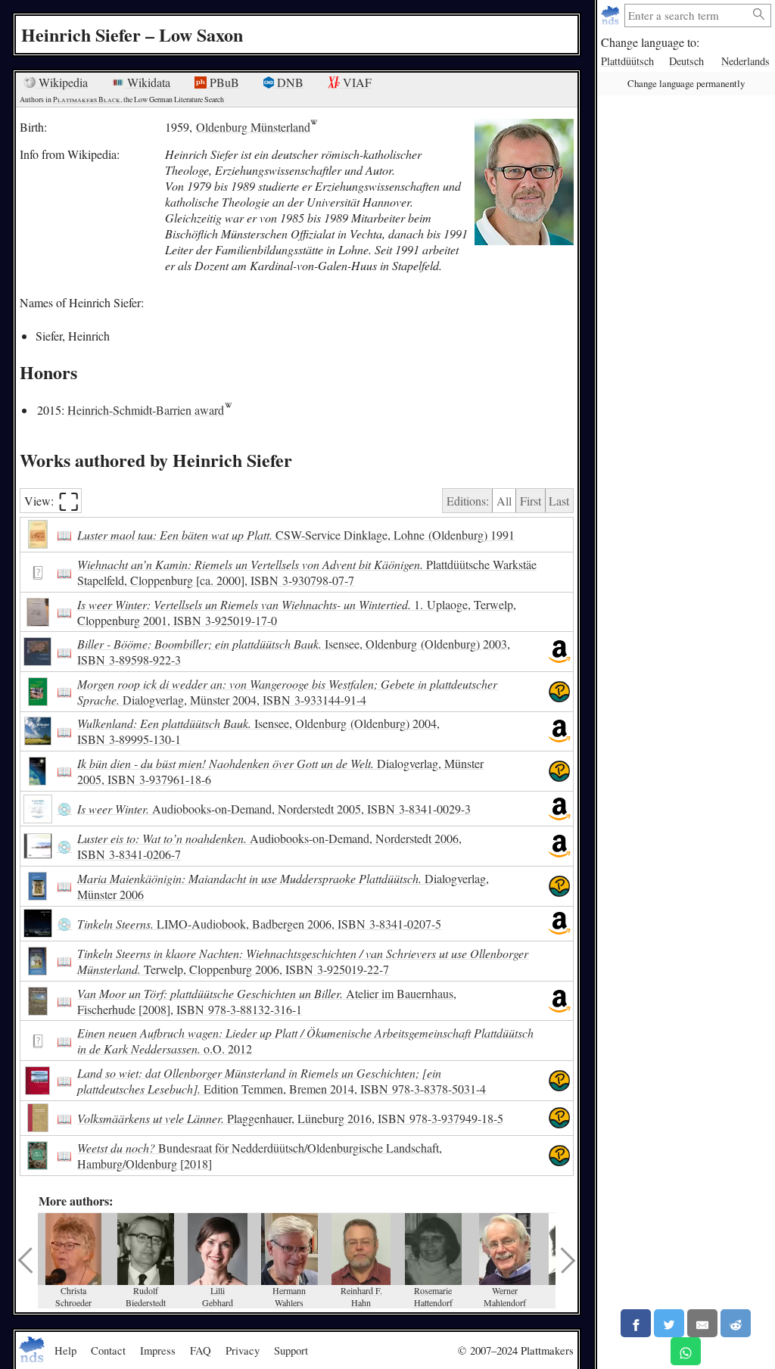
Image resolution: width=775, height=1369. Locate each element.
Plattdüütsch (627, 61)
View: (51, 500)
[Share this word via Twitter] (669, 1323)
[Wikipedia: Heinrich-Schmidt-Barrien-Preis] (228, 410)
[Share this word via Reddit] (736, 1323)
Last (559, 501)
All (504, 501)
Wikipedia (62, 82)
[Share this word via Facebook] (636, 1323)
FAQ (200, 1350)
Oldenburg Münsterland (253, 127)
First (530, 501)
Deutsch (686, 61)
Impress (158, 1350)
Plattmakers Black (86, 99)
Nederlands (745, 61)
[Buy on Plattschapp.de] (559, 691)
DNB (288, 82)
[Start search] (759, 15)
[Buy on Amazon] (559, 651)
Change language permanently (686, 83)
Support (291, 1350)
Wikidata (147, 82)
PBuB (223, 82)
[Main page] (612, 15)
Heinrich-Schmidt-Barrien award (145, 410)
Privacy (243, 1350)
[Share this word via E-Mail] (702, 1323)
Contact (108, 1350)
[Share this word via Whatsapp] (686, 1351)
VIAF (356, 82)
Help (65, 1350)
